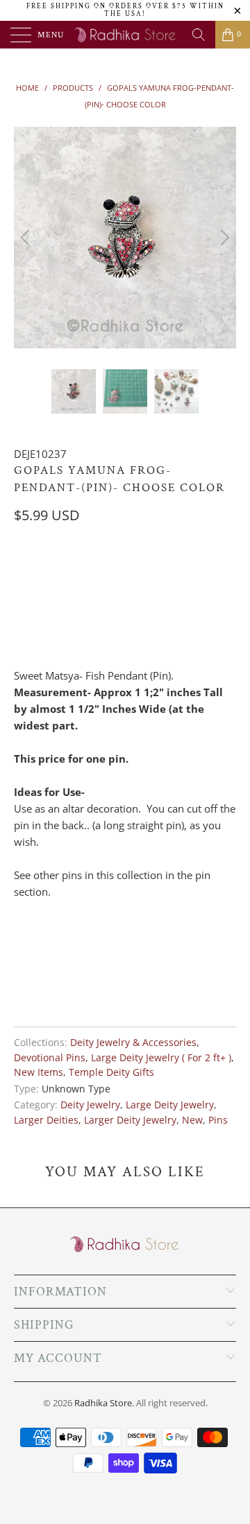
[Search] (198, 34)
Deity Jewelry (90, 1105)
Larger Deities (46, 1120)
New (192, 1120)
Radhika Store (103, 1403)
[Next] (223, 237)
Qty (23, 571)
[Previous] (27, 237)
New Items (38, 1072)
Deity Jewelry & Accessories (133, 1042)
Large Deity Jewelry (170, 1105)
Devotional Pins (49, 1058)
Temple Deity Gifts (111, 1072)
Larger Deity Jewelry (130, 1120)
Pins (218, 1120)
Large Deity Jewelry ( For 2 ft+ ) (161, 1058)
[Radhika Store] (125, 34)
